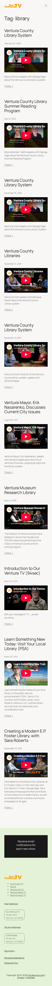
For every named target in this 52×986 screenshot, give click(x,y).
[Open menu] (46, 5)
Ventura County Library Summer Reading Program (25, 106)
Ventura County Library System (19, 32)
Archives (30, 977)
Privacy (21, 977)
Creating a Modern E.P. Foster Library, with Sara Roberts (25, 736)
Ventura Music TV (18, 895)
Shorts (13, 886)
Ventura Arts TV (17, 889)
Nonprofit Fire (11, 963)
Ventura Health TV (18, 892)
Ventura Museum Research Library (20, 490)
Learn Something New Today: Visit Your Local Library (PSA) (25, 644)
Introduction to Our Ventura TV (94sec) (22, 570)
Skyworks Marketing (14, 957)
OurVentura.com (36, 975)
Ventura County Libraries (19, 253)
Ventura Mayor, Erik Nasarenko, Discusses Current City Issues (24, 407)
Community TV (16, 883)
